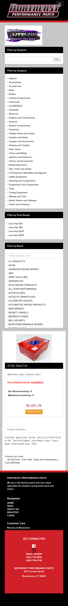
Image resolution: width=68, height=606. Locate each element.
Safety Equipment (18, 176)
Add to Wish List (34, 412)
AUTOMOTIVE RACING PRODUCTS (27, 304)
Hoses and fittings (18, 153)
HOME (10, 503)
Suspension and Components (24, 184)
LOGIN (10, 515)
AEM (11, 273)
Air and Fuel (15, 86)
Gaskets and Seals (18, 137)
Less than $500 (16, 235)
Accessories (15, 82)
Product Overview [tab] (16, 429)
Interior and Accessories (21, 161)
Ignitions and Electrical (20, 157)
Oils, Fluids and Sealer (20, 169)
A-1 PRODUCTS (17, 261)
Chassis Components (19, 98)
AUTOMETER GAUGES (20, 300)
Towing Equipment (18, 192)
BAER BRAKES (16, 308)
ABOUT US (13, 509)
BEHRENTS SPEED (18, 316)
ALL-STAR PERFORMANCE (23, 289)
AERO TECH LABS (18, 277)
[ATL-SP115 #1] (34, 348)
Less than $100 (16, 231)
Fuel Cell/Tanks (12, 462)
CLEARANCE (15, 106)
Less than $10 (16, 223)
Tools (11, 188)
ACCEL (12, 265)
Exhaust (13, 121)
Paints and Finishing (19, 204)
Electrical (13, 113)
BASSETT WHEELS (18, 312)
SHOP (10, 506)
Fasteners (14, 129)
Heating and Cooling (19, 145)
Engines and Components (22, 117)
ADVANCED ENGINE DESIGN (23, 269)
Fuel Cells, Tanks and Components (39, 459)
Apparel (13, 78)
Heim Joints (15, 149)
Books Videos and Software (23, 200)
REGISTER (12, 512)
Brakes (12, 94)
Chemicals (14, 102)
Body (11, 90)
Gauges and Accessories (21, 141)
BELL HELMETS (17, 320)
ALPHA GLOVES (17, 293)
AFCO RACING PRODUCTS (23, 285)
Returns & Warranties (18, 527)
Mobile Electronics (18, 165)
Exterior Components (19, 125)
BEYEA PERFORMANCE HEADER (26, 324)
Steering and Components (22, 180)
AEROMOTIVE (16, 281)
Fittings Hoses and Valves (22, 133)
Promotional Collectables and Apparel (27, 173)
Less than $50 (16, 227)
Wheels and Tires (17, 196)
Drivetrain (14, 110)
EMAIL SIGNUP (34, 554)
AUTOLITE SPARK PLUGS (22, 297)
